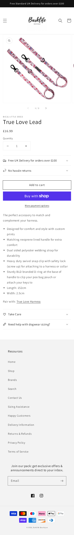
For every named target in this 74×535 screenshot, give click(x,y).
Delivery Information (21, 425)
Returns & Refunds (20, 433)
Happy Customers (19, 415)
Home (11, 362)
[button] (5, 20)
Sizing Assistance (18, 406)
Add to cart (37, 185)
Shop (11, 371)
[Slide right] (45, 108)
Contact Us (15, 398)
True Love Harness (29, 301)
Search (12, 389)
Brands (12, 380)
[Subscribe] (61, 480)
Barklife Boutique (40, 527)
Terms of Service (18, 451)
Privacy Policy (16, 442)
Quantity (8, 138)
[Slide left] (28, 108)
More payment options (37, 205)
